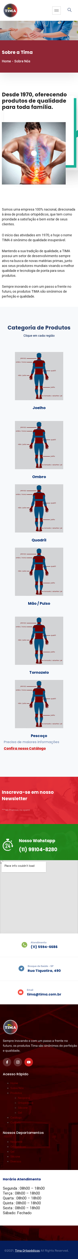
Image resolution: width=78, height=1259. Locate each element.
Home (6, 61)
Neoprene (24, 1098)
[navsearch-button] (71, 10)
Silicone (23, 1107)
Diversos (15, 1161)
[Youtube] (28, 1062)
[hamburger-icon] (56, 10)
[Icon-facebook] (7, 1062)
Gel (20, 1112)
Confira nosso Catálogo (25, 748)
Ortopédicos (25, 1103)
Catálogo (16, 1117)
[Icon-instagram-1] (18, 1062)
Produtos (16, 1093)
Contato (15, 1122)
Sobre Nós (17, 1088)
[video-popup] (34, 153)
